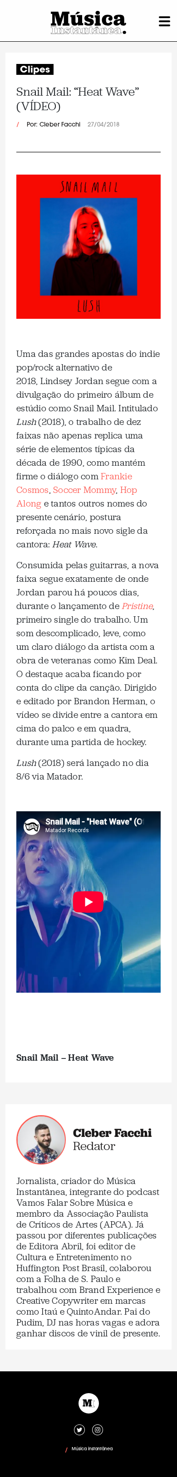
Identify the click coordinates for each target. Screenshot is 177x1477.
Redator (94, 1146)
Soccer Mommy (84, 490)
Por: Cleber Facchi (53, 125)
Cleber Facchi (112, 1133)
